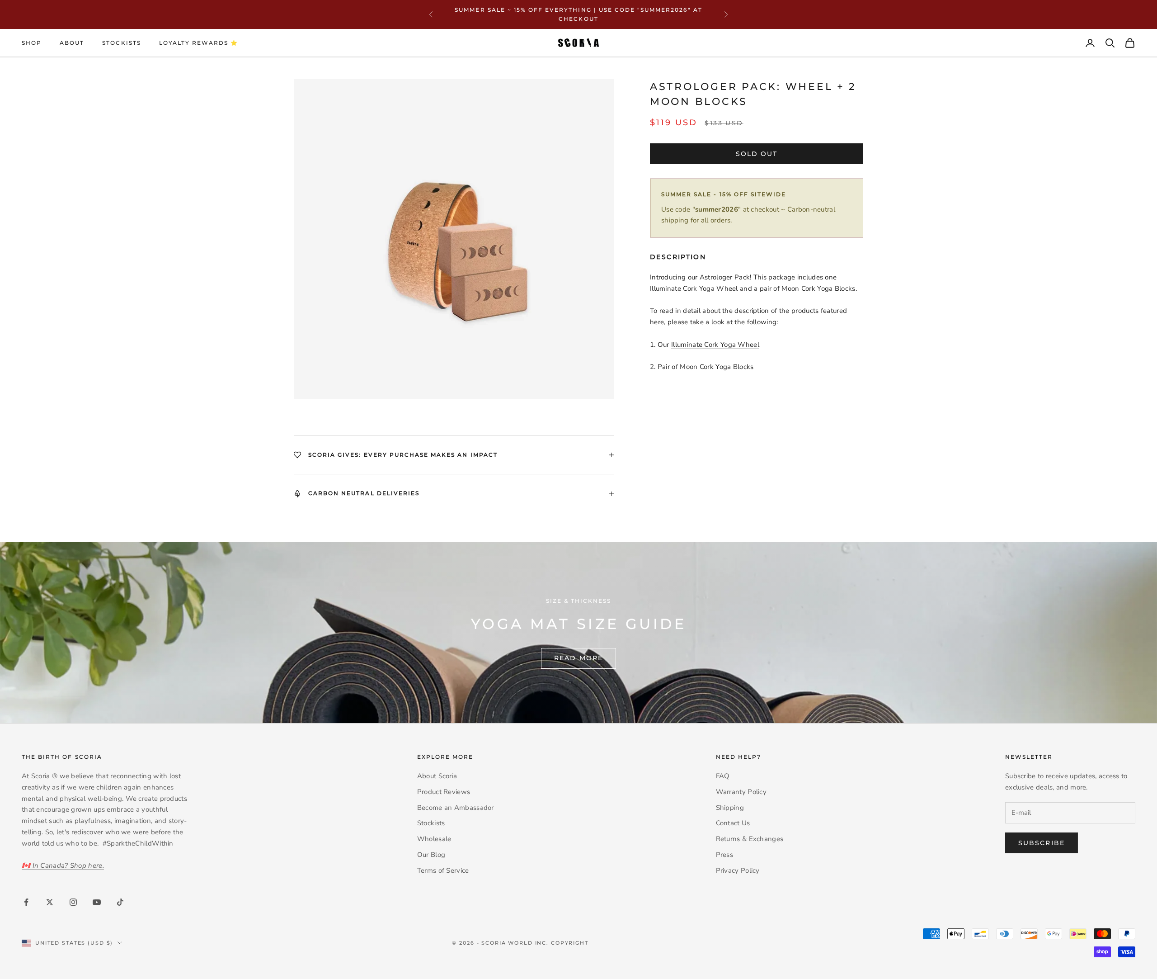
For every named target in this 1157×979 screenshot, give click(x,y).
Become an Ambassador (455, 807)
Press (725, 854)
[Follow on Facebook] (26, 902)
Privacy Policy (738, 870)
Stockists (121, 42)
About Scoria (437, 775)
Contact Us (733, 823)
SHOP (32, 42)
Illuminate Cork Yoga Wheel (715, 344)
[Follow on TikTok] (120, 902)
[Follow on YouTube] (96, 902)
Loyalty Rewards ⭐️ (199, 42)
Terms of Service (443, 870)
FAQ (723, 775)
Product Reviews (443, 791)
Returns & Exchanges (750, 838)
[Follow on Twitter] (49, 902)
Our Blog (431, 854)
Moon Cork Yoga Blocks (716, 366)
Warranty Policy (741, 791)
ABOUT (72, 42)
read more (578, 658)
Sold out (757, 154)
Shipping (730, 807)
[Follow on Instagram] (73, 902)
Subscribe (1041, 843)
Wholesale (434, 838)
